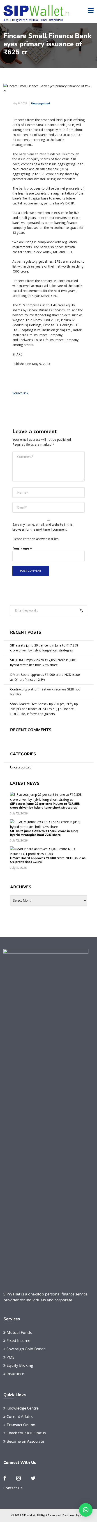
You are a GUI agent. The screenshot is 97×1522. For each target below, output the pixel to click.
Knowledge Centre (23, 1408)
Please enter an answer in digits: (35, 539)
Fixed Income (18, 1340)
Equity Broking (20, 1365)
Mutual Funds (19, 1332)
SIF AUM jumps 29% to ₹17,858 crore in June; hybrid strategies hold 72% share (43, 662)
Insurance (15, 1373)
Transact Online (21, 1424)
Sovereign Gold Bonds (26, 1348)
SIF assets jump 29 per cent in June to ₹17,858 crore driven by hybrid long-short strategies (44, 647)
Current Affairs (20, 1416)
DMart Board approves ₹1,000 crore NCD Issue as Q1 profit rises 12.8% (45, 677)
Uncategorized (40, 103)
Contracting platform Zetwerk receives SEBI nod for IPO (45, 691)
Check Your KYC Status (26, 1432)
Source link (20, 393)
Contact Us (13, 1487)
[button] (85, 1510)
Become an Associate (25, 1441)
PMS (10, 1357)
